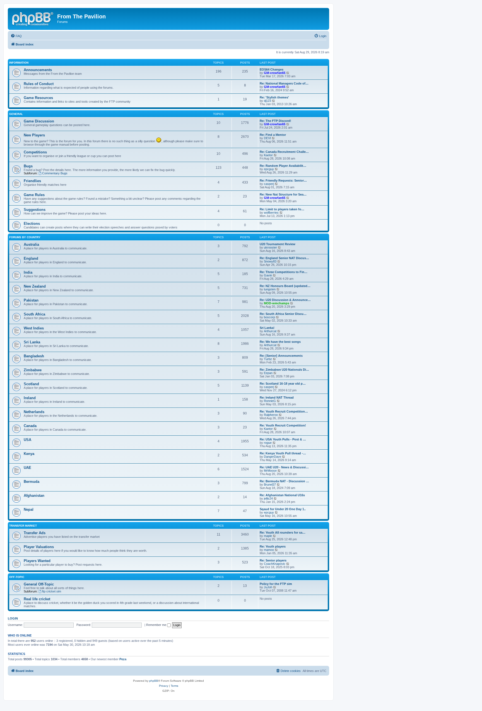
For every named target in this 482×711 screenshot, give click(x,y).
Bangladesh (34, 356)
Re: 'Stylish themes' (274, 97)
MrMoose (270, 470)
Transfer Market (23, 525)
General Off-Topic (39, 584)
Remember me (156, 624)
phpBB (153, 680)
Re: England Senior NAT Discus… (284, 258)
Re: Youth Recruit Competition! (283, 425)
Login (13, 618)
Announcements (38, 70)
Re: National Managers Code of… (284, 83)
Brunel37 (270, 484)
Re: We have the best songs (280, 341)
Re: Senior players (273, 560)
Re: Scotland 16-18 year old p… (283, 383)
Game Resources (38, 98)
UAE (27, 468)
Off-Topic (16, 577)
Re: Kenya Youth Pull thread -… (283, 453)
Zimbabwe (33, 370)
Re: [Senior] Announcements (281, 355)
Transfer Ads (34, 533)
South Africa (34, 314)
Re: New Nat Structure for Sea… (283, 194)
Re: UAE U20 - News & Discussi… (284, 467)
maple (268, 536)
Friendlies (32, 181)
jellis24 (268, 498)
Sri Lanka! (267, 327)
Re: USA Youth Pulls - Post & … (283, 439)
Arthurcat (270, 331)
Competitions (35, 152)
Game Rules (34, 195)
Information (18, 62)
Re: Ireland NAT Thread (277, 397)
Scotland (31, 384)
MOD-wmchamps (276, 303)
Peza (122, 659)
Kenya (29, 454)
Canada (30, 426)
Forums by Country (24, 237)
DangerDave (272, 456)
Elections (32, 223)
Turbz (268, 359)
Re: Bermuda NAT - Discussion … (284, 481)
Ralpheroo (271, 414)
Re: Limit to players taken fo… (282, 209)
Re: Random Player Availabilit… (283, 165)
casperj (269, 183)
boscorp (269, 317)
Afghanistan (34, 495)
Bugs (28, 166)
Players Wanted (37, 561)
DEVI (267, 138)
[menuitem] (16, 36)
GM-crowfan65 (274, 72)
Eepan (268, 373)
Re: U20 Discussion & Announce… (285, 300)
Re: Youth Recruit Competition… (284, 411)
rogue (268, 442)
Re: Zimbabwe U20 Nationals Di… (284, 369)
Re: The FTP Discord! (275, 120)
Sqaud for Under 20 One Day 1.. (283, 509)
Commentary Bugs (55, 173)
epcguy (269, 169)
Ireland (30, 398)
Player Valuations (39, 547)
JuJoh (268, 587)
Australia (31, 244)
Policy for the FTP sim (276, 583)
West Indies (34, 328)
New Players (34, 135)
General (16, 113)
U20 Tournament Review (277, 244)
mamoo (269, 549)
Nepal (28, 509)
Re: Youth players (273, 546)
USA (27, 440)
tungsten (270, 289)
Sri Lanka (32, 342)
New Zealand (35, 286)
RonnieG (270, 401)
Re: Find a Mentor (273, 134)
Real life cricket (37, 599)
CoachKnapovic (274, 563)
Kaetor (268, 155)
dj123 (267, 100)
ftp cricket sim (51, 591)
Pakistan (31, 300)
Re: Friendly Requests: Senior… (283, 180)
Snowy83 (270, 261)
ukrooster (270, 247)
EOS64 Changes (271, 69)
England (31, 258)
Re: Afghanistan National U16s (282, 495)
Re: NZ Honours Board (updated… (285, 286)
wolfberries (271, 212)
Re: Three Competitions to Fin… (283, 272)
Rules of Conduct (39, 84)
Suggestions (34, 210)
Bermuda (31, 481)
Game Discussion (39, 121)
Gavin (268, 275)
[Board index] (33, 18)
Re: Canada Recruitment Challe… (284, 151)
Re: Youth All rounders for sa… (282, 532)
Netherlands (34, 412)
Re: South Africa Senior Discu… (283, 313)
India (28, 272)
